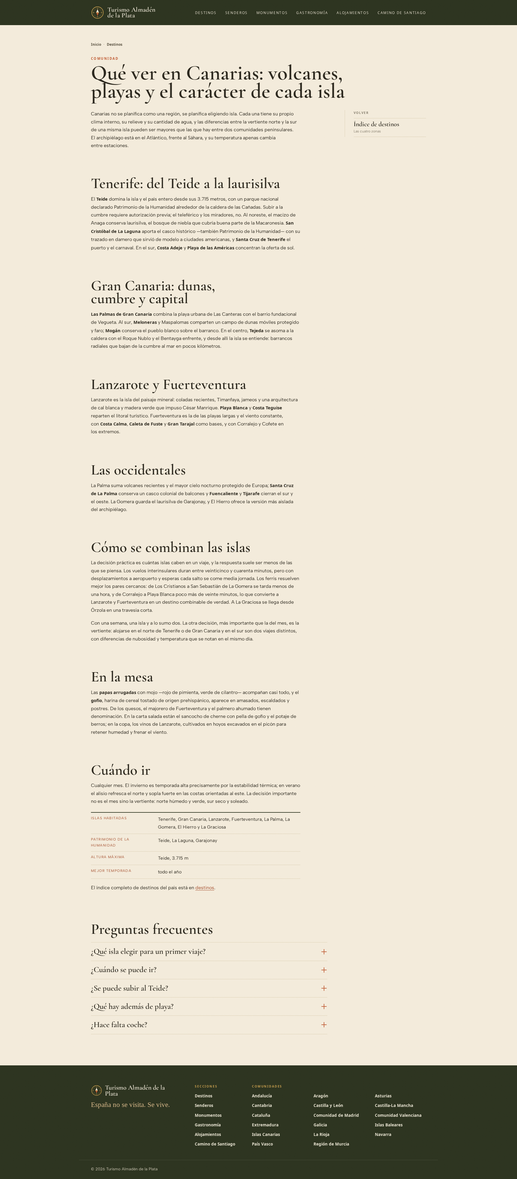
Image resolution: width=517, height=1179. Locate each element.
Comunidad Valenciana (398, 1115)
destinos (204, 887)
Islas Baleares (389, 1125)
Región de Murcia (331, 1144)
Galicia (320, 1125)
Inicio (96, 44)
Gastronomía (312, 12)
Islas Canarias (266, 1134)
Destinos (206, 12)
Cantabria (262, 1105)
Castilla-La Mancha (394, 1105)
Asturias (383, 1096)
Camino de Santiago (402, 12)
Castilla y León (328, 1105)
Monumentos (272, 12)
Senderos (236, 12)
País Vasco (262, 1144)
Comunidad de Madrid (336, 1115)
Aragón (321, 1096)
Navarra (383, 1134)
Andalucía (262, 1096)
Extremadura (265, 1125)
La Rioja (321, 1134)
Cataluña (261, 1115)
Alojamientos (353, 12)
